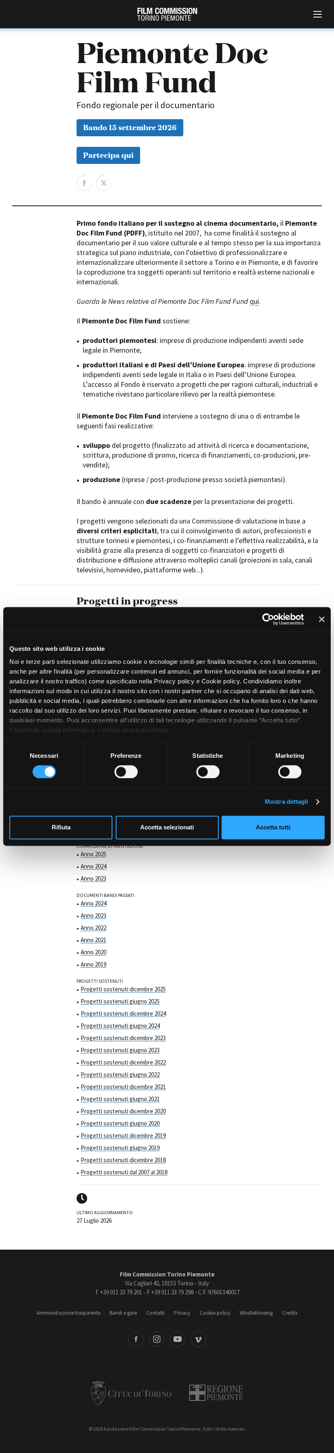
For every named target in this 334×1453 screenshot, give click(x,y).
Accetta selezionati (167, 827)
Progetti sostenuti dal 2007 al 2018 (124, 1172)
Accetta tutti (273, 827)
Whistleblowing (256, 1312)
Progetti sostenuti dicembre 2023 (123, 1038)
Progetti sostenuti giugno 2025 (120, 1001)
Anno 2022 (93, 928)
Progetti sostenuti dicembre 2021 (123, 1087)
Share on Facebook (84, 182)
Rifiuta (61, 827)
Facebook (136, 1339)
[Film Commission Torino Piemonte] (167, 14)
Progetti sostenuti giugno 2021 (120, 1099)
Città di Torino (131, 1393)
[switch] (126, 771)
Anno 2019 (93, 964)
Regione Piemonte (216, 1393)
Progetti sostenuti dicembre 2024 (123, 1013)
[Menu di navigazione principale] (317, 15)
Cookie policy (215, 1312)
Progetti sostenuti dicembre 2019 (123, 1135)
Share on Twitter (104, 182)
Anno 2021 (93, 940)
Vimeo (198, 1339)
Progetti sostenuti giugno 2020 (120, 1123)
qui (254, 301)
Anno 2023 (93, 878)
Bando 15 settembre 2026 (130, 126)
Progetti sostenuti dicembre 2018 (123, 1160)
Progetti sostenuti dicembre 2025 (123, 989)
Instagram (157, 1339)
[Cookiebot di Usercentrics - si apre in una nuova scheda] (268, 619)
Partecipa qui (108, 154)
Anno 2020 (93, 952)
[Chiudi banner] (322, 619)
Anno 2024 (93, 866)
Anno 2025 (93, 854)
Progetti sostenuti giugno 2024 (120, 1026)
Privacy (182, 1312)
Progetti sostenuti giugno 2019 (120, 1148)
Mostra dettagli (286, 801)
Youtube (177, 1339)
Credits (289, 1312)
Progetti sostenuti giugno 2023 (120, 1050)
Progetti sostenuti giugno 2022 (120, 1074)
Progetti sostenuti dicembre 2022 (123, 1062)
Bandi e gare (123, 1312)
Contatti (155, 1312)
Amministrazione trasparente (68, 1312)
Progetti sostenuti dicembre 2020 (123, 1111)
